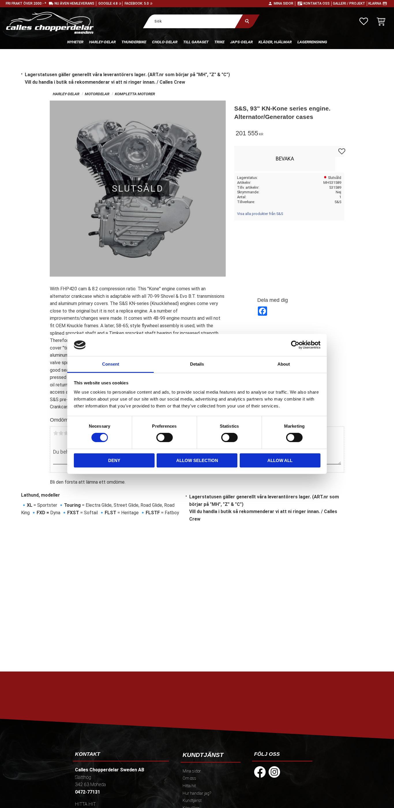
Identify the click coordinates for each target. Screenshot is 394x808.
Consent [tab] (110, 364)
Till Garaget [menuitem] (196, 42)
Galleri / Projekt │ (350, 3)
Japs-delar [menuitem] (241, 42)
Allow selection (197, 460)
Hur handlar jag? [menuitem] (197, 793)
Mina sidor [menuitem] (192, 771)
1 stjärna (55, 433)
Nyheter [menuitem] (75, 42)
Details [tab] (197, 364)
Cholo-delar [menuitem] (164, 42)
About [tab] (283, 364)
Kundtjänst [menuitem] (192, 800)
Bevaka (285, 159)
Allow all (279, 460)
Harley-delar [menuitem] (102, 42)
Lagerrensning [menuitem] (312, 42)
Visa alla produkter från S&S (260, 214)
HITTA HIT (85, 804)
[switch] (164, 437)
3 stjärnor (66, 433)
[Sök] (247, 21)
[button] (363, 21)
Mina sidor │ (285, 3)
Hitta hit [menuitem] (189, 785)
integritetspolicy (156, 723)
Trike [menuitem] (219, 42)
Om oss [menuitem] (189, 778)
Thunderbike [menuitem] (133, 42)
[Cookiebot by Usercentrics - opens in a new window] (295, 345)
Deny (114, 460)
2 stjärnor (60, 433)
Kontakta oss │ (318, 3)
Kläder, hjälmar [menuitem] (275, 42)
